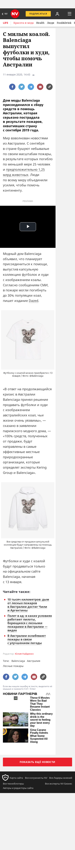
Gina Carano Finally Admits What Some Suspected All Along (39, 735)
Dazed (33, 300)
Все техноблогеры (13, 783)
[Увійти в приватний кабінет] (57, 13)
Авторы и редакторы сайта (18, 788)
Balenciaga (18, 661)
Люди (50, 22)
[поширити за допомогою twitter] (21, 87)
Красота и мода (23, 22)
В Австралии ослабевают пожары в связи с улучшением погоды (26, 639)
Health (40, 22)
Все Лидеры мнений (60, 777)
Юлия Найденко (24, 653)
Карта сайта (16, 777)
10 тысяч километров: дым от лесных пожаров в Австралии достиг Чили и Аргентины (28, 604)
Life (5, 22)
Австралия (33, 661)
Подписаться (38, 13)
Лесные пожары (13, 666)
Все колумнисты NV (36, 777)
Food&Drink (64, 22)
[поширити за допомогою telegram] (31, 87)
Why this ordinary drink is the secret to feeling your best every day (41, 719)
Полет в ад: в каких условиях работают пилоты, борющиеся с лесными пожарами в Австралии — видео (29, 623)
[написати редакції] (40, 87)
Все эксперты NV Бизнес (58, 783)
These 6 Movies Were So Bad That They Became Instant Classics (40, 703)
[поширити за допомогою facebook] (12, 87)
